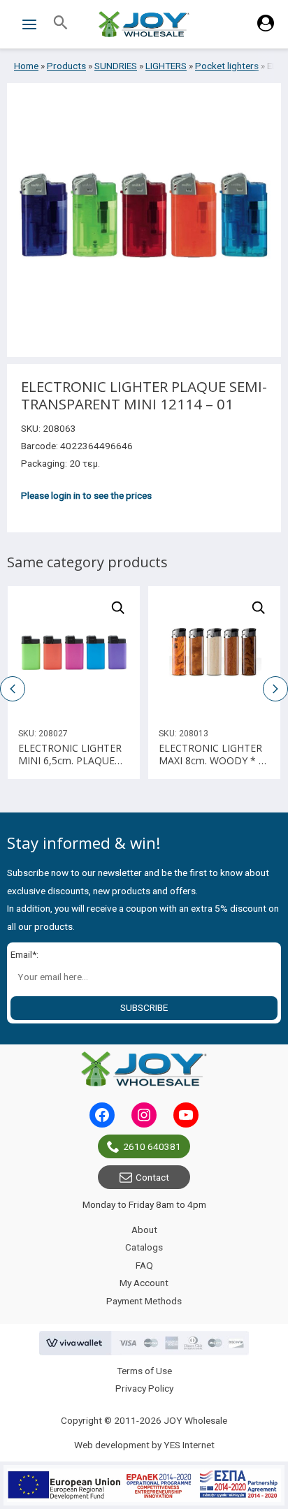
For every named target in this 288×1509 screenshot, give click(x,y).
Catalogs (144, 1247)
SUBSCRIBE (144, 1007)
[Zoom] (118, 607)
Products (66, 65)
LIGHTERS (166, 65)
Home (26, 65)
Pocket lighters (227, 65)
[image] (74, 652)
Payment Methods (144, 1300)
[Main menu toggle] (29, 24)
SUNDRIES (115, 65)
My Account (144, 1282)
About (144, 1229)
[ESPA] (144, 1485)
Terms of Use (144, 1370)
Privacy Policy (144, 1388)
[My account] (265, 28)
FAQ (144, 1265)
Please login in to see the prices (86, 495)
